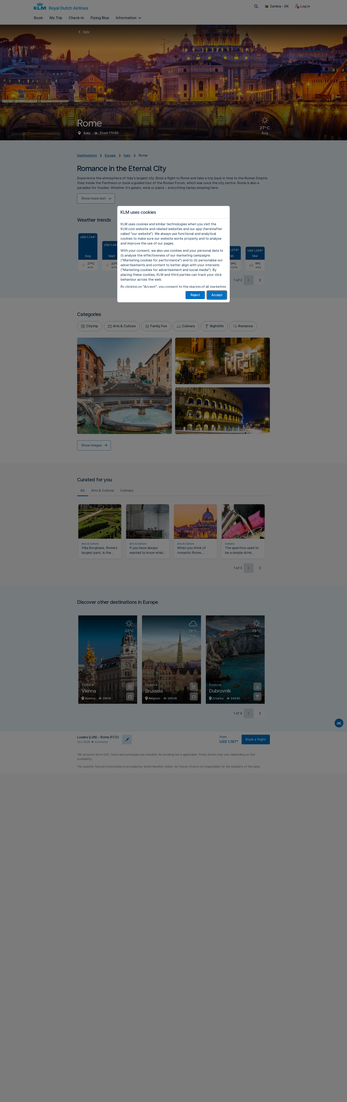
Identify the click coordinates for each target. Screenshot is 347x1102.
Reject (195, 295)
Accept (216, 295)
